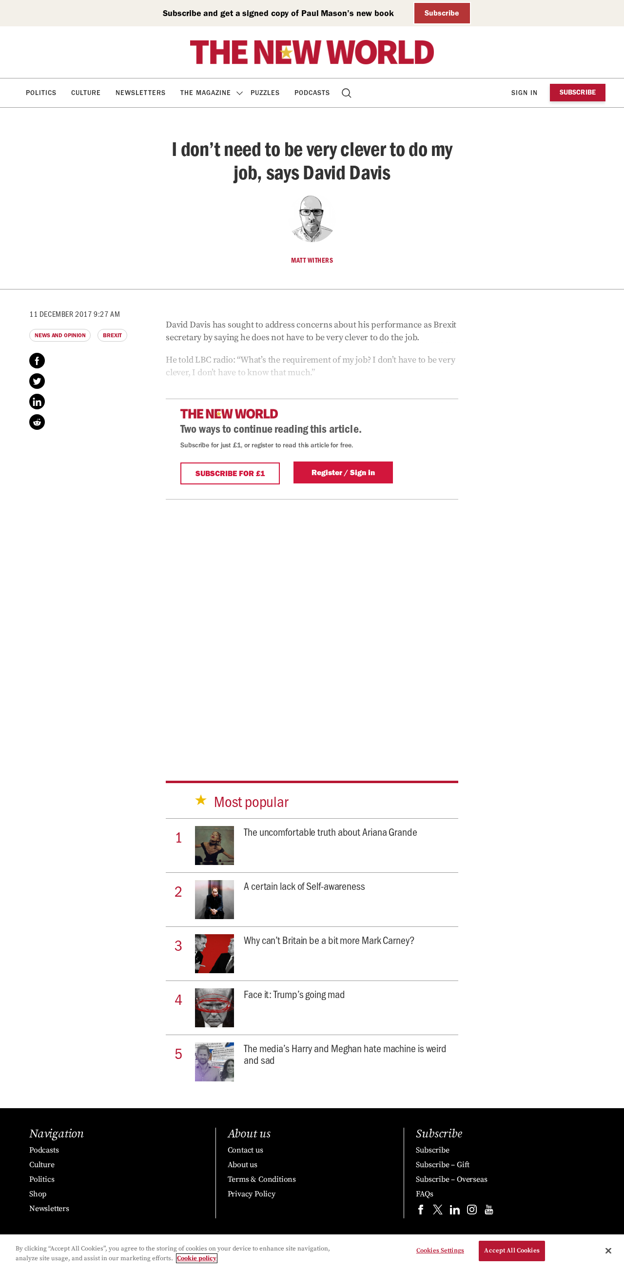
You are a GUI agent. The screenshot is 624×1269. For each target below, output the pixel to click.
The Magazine (205, 93)
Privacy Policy (251, 1194)
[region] (312, 1251)
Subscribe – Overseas (451, 1179)
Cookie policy (196, 1258)
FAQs (424, 1194)
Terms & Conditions (262, 1179)
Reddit (37, 422)
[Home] (312, 52)
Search (347, 92)
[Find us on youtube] (489, 1211)
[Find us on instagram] (472, 1211)
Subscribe (442, 13)
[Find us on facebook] (421, 1211)
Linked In (37, 401)
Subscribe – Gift (442, 1165)
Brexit (112, 335)
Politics (41, 93)
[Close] (608, 1250)
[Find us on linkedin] (455, 1211)
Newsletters (141, 93)
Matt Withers (312, 260)
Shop (37, 1194)
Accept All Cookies (511, 1250)
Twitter (37, 381)
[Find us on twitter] (438, 1211)
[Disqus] (312, 626)
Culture (86, 93)
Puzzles (265, 93)
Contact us (245, 1150)
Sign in (524, 93)
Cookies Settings (440, 1250)
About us (242, 1165)
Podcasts (312, 93)
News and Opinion (60, 335)
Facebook (37, 360)
